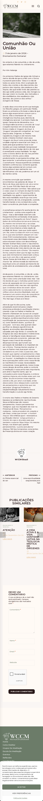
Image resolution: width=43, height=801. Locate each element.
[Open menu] (32, 6)
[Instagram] (25, 2)
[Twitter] (21, 2)
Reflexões (7, 758)
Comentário (15, 610)
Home (5, 742)
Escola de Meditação (12, 751)
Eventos (6, 755)
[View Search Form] (38, 6)
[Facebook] (17, 2)
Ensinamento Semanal (14, 56)
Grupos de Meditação (12, 748)
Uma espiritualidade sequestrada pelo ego (31, 479)
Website (13, 662)
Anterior (3, 535)
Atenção (9, 530)
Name (13, 641)
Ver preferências (21, 793)
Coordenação (8, 761)
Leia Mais (8, 539)
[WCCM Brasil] (10, 6)
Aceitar (21, 787)
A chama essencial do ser (10, 478)
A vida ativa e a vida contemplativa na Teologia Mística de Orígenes (33, 539)
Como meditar (9, 745)
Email (12, 651)
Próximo (40, 535)
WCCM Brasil (21, 459)
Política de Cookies (20, 798)
